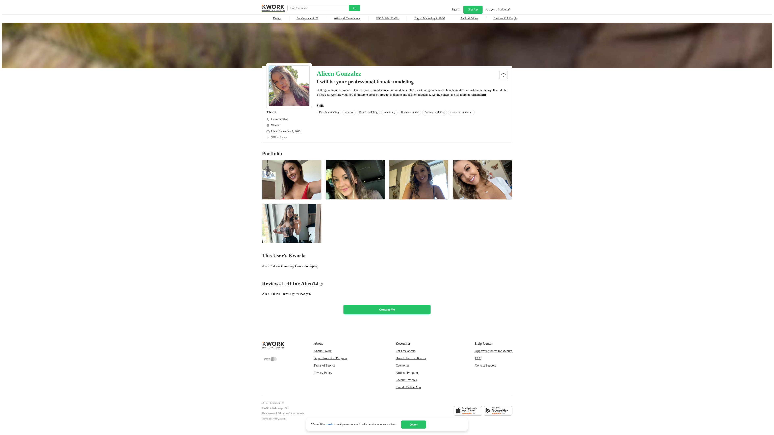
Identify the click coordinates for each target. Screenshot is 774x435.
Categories (402, 365)
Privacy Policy (323, 372)
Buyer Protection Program (330, 358)
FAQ (478, 358)
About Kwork (323, 351)
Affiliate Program (407, 372)
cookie (329, 424)
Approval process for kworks (493, 351)
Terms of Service (324, 365)
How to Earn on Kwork (411, 358)
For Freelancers (405, 351)
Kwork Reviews (406, 380)
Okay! (414, 424)
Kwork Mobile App (408, 387)
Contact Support (485, 365)
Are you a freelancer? (498, 9)
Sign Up (473, 9)
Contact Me (387, 309)
